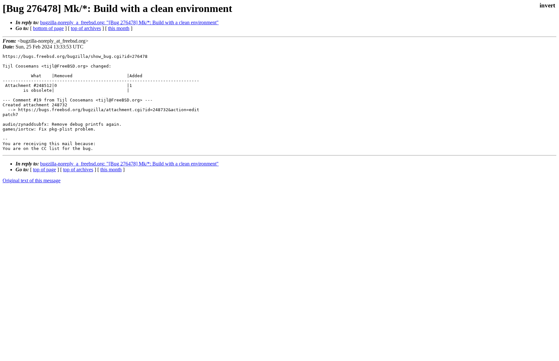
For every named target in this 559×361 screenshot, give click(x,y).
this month (118, 28)
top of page (44, 169)
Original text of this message (31, 180)
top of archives (86, 28)
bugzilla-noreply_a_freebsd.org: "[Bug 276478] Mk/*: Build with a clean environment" (129, 22)
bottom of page (48, 28)
